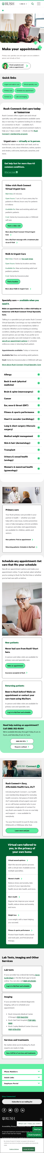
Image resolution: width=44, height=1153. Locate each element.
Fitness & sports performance (19, 412)
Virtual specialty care (30, 84)
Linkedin (22, 1110)
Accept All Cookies (28, 1149)
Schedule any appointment (25, 90)
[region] (22, 1145)
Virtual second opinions (17, 860)
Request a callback (21, 747)
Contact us (7, 97)
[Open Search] (32, 3)
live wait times (27, 259)
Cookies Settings (14, 1149)
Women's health (14, 878)
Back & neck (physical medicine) (15, 383)
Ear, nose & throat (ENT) (16, 405)
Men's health (13, 897)
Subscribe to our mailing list (22, 1101)
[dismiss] (41, 1119)
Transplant (9, 449)
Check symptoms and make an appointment (16, 66)
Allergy (8, 374)
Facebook (4, 1110)
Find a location (12, 281)
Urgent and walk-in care (11, 84)
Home (3, 11)
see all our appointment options (14, 341)
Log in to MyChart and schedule (18, 712)
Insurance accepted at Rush (15, 673)
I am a (22, 4)
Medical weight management (18, 436)
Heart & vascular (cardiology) (19, 419)
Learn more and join (22, 830)
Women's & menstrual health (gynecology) (18, 468)
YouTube (10, 1110)
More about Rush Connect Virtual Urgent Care (20, 233)
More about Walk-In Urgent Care (17, 289)
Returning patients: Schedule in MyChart (20, 547)
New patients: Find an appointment (18, 539)
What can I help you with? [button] (29, 1124)
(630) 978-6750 (14, 1029)
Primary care (8, 90)
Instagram (16, 1110)
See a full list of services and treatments (21, 1053)
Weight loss (12, 915)
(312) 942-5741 (22, 1017)
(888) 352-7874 (21, 741)
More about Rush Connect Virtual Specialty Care (21, 364)
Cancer (7, 398)
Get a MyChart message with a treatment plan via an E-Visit (22, 240)
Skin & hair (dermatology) (17, 443)
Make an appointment (15, 665)
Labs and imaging (21, 97)
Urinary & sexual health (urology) (16, 458)
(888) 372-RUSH (29, 981)
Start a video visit (14, 225)
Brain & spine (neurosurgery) (18, 391)
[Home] (8, 1119)
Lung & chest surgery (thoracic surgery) (19, 427)
